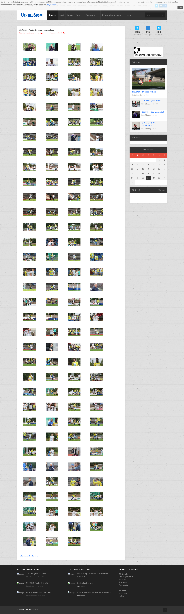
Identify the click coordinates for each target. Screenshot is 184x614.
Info (129, 15)
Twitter (121, 596)
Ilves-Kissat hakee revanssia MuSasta (94, 592)
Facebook (123, 590)
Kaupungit (91, 15)
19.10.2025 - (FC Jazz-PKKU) (144, 92)
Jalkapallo (138, 95)
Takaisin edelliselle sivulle (29, 556)
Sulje (180, 7)
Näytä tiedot (51, 5)
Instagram (123, 593)
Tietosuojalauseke (126, 577)
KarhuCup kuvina (85, 583)
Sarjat (70, 15)
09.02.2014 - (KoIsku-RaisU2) (38, 592)
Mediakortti (123, 579)
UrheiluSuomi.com (111, 15)
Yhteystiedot (123, 585)
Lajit (61, 15)
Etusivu (52, 15)
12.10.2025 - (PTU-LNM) (151, 100)
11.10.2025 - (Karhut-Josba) (152, 112)
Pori (78, 15)
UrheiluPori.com (30, 609)
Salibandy (147, 104)
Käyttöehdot (123, 574)
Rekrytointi (123, 582)
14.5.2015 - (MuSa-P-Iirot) (37, 583)
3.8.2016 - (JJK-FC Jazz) (36, 573)
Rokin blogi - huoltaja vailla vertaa (92, 573)
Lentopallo (32, 595)
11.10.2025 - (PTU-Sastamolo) (148, 124)
